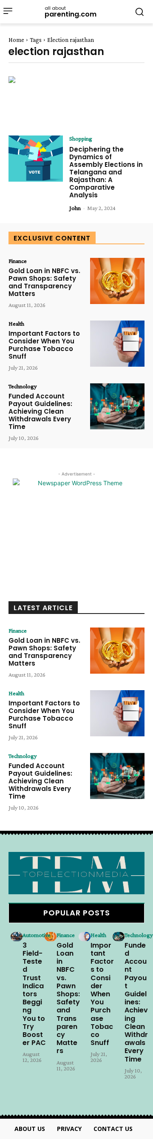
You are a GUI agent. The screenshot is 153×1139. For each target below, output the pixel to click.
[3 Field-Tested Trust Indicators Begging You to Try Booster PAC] (17, 936)
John (75, 208)
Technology (22, 386)
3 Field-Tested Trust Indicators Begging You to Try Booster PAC (34, 994)
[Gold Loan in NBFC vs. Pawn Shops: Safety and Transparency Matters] (117, 281)
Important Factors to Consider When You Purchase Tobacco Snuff (44, 345)
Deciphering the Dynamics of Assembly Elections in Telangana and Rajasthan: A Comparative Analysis (106, 172)
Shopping (80, 138)
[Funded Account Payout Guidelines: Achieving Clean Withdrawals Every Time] (117, 406)
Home (16, 39)
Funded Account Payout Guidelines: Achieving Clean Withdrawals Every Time (40, 411)
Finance (17, 261)
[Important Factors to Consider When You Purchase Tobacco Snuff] (117, 344)
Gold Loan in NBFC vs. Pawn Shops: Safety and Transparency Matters (44, 282)
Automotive (37, 935)
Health (16, 323)
